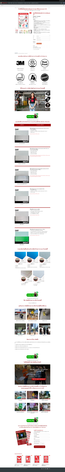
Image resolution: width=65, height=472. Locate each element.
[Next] (30, 20)
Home (16, 7)
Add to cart (39, 43)
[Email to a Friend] (36, 49)
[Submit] (63, 5)
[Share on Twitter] (34, 49)
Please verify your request (37, 441)
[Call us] (63, 0)
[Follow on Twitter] (61, 0)
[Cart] (63, 3)
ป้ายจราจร (18, 7)
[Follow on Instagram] (60, 0)
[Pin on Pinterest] (37, 49)
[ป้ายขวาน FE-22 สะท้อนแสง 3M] (37, 459)
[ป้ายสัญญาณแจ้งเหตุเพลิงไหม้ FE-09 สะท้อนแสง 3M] (46, 459)
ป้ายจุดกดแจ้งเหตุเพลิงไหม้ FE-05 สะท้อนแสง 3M (27, 465)
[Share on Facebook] (33, 49)
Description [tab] (16, 53)
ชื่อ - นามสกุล (35, 433)
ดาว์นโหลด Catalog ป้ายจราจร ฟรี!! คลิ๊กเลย (40, 446)
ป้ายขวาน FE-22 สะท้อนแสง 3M (36, 464)
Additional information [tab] (21, 53)
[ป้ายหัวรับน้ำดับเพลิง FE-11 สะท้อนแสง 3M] (19, 459)
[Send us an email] (62, 0)
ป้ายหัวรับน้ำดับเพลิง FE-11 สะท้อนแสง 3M (19, 465)
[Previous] (16, 20)
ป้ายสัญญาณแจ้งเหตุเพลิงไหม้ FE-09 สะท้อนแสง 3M (45, 465)
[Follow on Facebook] (59, 0)
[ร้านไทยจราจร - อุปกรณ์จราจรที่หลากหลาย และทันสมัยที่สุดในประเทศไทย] (4, 3)
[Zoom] (15, 28)
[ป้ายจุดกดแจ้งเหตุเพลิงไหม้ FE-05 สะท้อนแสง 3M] (28, 459)
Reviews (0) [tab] (26, 53)
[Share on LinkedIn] (38, 49)
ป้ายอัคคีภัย (22, 7)
